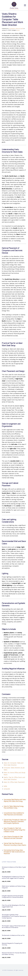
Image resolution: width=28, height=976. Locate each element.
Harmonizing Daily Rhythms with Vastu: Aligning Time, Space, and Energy (15, 800)
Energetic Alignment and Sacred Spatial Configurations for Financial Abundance (12, 896)
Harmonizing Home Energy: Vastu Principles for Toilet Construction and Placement (14, 851)
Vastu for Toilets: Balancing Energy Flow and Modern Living (13, 807)
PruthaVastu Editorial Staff (16, 28)
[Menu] (25, 5)
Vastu (18, 30)
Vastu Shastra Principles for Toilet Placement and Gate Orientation (13, 837)
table (5, 786)
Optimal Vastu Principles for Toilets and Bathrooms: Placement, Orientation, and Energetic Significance (15, 821)
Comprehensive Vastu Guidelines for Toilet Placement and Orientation (14, 813)
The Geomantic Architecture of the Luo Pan (13, 935)
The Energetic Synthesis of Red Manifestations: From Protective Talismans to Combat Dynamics (14, 916)
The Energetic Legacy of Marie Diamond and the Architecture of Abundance (13, 926)
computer (7, 789)
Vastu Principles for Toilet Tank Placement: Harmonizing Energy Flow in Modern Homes (14, 829)
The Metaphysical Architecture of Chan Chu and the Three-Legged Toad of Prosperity (13, 877)
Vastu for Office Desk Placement (14, 782)
